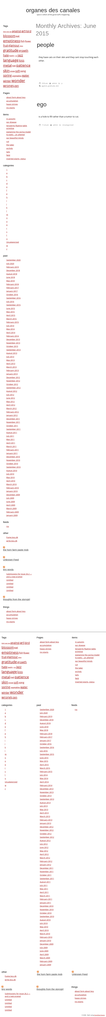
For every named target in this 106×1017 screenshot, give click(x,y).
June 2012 (10, 398)
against (44, 86)
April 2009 (10, 505)
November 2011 (13, 422)
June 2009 (10, 501)
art (23, 31)
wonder (18, 80)
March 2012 (11, 408)
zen (16, 86)
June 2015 (10, 308)
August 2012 (11, 391)
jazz (20, 55)
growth (23, 50)
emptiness (11, 40)
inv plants (10, 107)
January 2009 (12, 515)
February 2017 (12, 287)
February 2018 (12, 284)
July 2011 (10, 436)
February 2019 (12, 267)
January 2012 (12, 415)
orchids (9, 148)
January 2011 (12, 453)
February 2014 (12, 336)
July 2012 (10, 394)
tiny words (8, 569)
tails (8, 152)
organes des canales (53, 10)
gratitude (51, 86)
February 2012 (12, 412)
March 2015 (11, 319)
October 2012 (12, 384)
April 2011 (10, 443)
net (14, 65)
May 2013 (10, 360)
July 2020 (10, 263)
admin (54, 83)
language (10, 60)
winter (7, 81)
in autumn (10, 119)
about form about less (15, 97)
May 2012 (10, 401)
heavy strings (12, 104)
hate (6, 55)
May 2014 (10, 329)
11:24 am (45, 125)
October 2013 (12, 346)
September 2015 (13, 305)
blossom (9, 36)
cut (7, 141)
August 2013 (11, 353)
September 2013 (13, 350)
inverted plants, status (16, 158)
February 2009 (12, 512)
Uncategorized (67, 125)
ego (42, 104)
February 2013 (12, 370)
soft (17, 71)
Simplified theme (99, 1015)
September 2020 (13, 260)
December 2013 (13, 339)
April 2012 (10, 405)
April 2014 (10, 332)
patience (23, 65)
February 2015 (12, 322)
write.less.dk (11, 541)
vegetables (17, 75)
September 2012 (13, 387)
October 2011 (12, 425)
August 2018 (11, 274)
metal (7, 65)
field (8, 155)
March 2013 (11, 367)
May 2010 (10, 477)
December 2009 (13, 494)
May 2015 (10, 312)
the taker (10, 145)
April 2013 (10, 363)
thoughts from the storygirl (16, 599)
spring (7, 75)
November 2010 (13, 460)
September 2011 (13, 429)
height (11, 55)
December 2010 (13, 456)
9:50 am (45, 83)
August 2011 (11, 432)
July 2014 (10, 325)
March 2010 (11, 484)
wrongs (8, 86)
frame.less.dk (12, 537)
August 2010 (11, 470)
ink (16, 56)
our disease (11, 122)
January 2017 (12, 291)
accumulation (12, 101)
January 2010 (12, 491)
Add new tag (7, 32)
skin (57, 86)
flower (28, 41)
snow (12, 71)
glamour (14, 45)
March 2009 (11, 508)
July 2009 (10, 498)
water (25, 75)
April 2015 (10, 315)
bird (28, 31)
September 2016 (13, 298)
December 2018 (13, 270)
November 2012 (13, 381)
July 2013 (10, 356)
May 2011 (10, 439)
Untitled (9, 580)
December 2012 (13, 377)
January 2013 (12, 374)
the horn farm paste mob (15, 550)
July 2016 (10, 301)
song (23, 71)
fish (23, 41)
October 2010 (12, 463)
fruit (5, 45)
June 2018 (10, 277)
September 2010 (13, 467)
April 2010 (10, 481)
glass (21, 46)
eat (18, 36)
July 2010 (10, 474)
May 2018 (10, 281)
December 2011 (13, 419)
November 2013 (13, 343)
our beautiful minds (15, 138)
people (45, 45)
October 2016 (12, 294)
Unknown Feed (11, 559)
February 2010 (12, 488)
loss (21, 60)
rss (7, 526)
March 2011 (11, 446)
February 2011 (12, 450)
